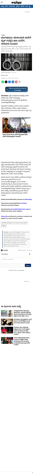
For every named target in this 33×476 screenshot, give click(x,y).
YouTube (24, 203)
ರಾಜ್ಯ (2, 6)
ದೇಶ (6, 6)
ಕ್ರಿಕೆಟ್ (18, 6)
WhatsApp (28, 199)
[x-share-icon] (6, 83)
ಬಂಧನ (25, 223)
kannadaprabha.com (19, 236)
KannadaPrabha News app (20, 209)
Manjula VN (4, 75)
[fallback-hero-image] (7, 313)
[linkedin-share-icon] (13, 83)
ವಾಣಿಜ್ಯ (27, 6)
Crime (20, 223)
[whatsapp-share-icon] (2, 83)
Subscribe (4, 216)
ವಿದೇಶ (22, 6)
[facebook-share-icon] (9, 83)
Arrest (16, 223)
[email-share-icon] (16, 83)
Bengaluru (10, 223)
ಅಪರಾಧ (4, 226)
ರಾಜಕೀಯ (12, 6)
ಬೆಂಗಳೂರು (4, 223)
